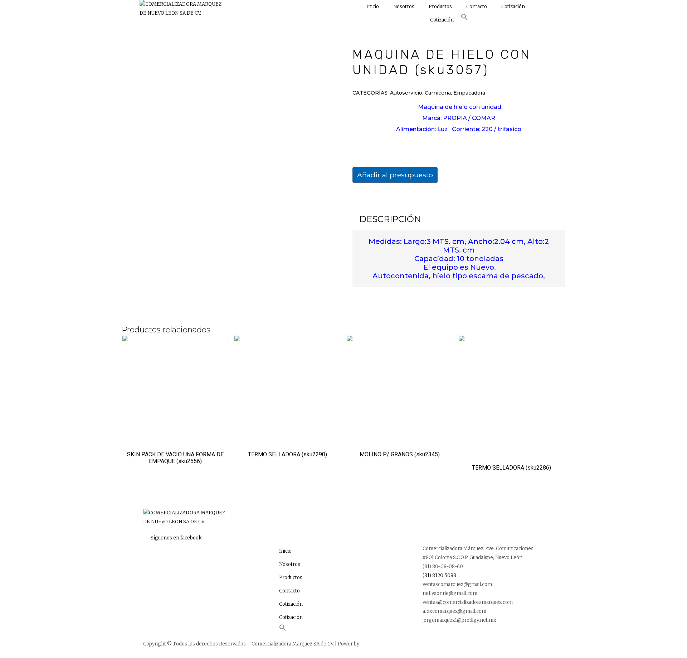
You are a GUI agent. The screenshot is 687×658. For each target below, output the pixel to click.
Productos (440, 7)
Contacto (476, 7)
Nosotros (403, 7)
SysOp (367, 644)
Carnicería (438, 93)
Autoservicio (406, 93)
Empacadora (469, 93)
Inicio (372, 7)
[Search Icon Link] (464, 19)
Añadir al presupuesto (395, 174)
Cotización (513, 7)
